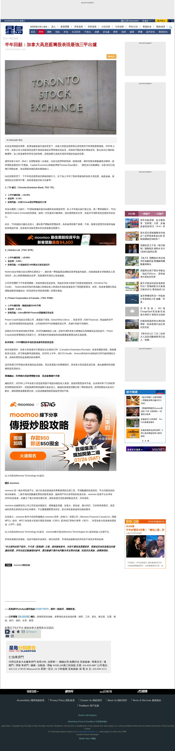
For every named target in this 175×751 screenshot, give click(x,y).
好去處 (106, 31)
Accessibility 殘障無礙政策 (30, 700)
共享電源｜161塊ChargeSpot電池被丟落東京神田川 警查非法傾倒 (152, 311)
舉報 (112, 56)
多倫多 (145, 20)
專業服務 (78, 26)
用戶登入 (161, 20)
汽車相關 (119, 26)
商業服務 (92, 26)
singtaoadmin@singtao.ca (87, 732)
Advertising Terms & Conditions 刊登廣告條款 (87, 721)
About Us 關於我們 (117, 700)
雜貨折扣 (163, 31)
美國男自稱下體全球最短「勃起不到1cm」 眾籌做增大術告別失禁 (152, 273)
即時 (41, 31)
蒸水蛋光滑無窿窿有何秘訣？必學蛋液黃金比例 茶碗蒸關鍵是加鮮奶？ (152, 236)
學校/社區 (133, 26)
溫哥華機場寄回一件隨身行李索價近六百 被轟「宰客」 (152, 299)
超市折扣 (150, 31)
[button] (170, 27)
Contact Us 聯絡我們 (91, 700)
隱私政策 (70, 700)
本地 (66, 31)
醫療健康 (160, 26)
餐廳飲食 (147, 26)
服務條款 (156, 700)
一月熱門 (159, 213)
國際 (49, 31)
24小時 (131, 213)
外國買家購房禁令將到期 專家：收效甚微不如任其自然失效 (152, 324)
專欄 (140, 31)
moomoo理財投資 (22, 565)
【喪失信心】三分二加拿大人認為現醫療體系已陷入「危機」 (152, 336)
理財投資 (13, 38)
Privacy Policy (57, 700)
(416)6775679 (42, 608)
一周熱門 (145, 213)
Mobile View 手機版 (87, 738)
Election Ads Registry (87, 715)
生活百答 (76, 31)
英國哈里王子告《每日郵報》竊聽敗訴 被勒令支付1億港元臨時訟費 (152, 248)
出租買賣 (105, 26)
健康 (132, 31)
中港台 (87, 31)
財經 (124, 31)
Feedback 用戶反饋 (89, 705)
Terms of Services (142, 700)
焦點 (57, 31)
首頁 (33, 31)
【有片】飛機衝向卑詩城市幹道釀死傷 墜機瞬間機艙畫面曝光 (152, 261)
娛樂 (97, 31)
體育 (115, 31)
